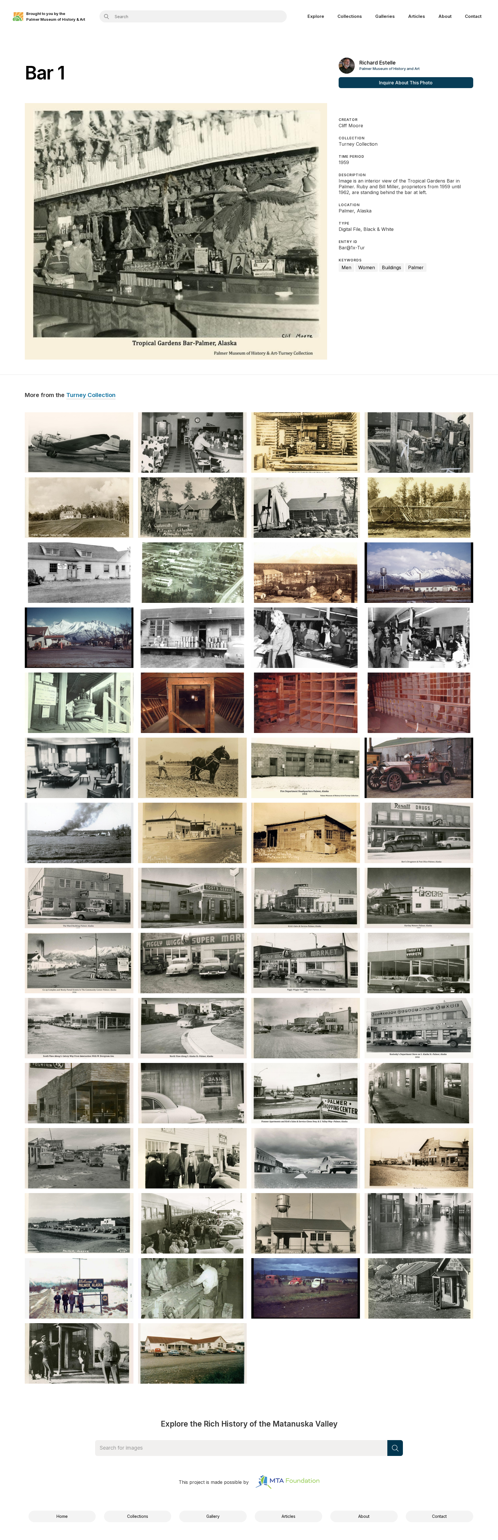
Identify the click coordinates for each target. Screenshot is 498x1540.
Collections (349, 16)
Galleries (385, 16)
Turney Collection (91, 395)
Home (62, 1516)
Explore (316, 16)
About (445, 16)
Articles (416, 16)
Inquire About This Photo (406, 83)
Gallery (213, 1516)
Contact (473, 16)
